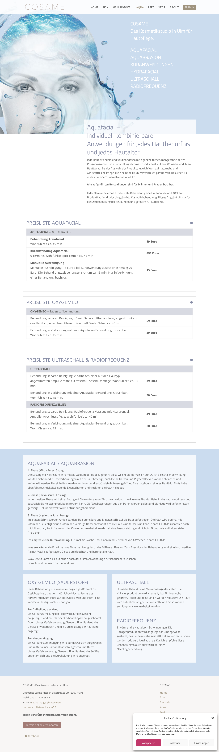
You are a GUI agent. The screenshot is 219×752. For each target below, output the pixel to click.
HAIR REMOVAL (122, 7)
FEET (151, 7)
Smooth (165, 702)
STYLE (161, 7)
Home (163, 692)
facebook (33, 736)
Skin (162, 697)
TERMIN (189, 7)
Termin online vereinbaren (42, 725)
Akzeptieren (148, 742)
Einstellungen (201, 742)
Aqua (163, 707)
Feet (162, 712)
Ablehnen (175, 742)
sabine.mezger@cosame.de (46, 702)
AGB (53, 707)
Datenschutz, (43, 707)
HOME (94, 7)
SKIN (106, 7)
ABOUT (174, 7)
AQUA (140, 7)
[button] (212, 718)
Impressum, (29, 707)
